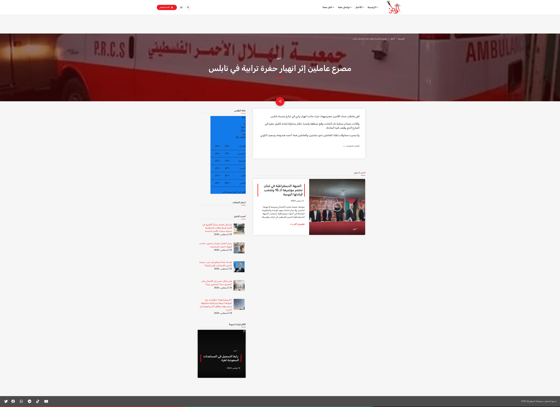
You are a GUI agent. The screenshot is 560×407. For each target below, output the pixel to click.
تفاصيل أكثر (297, 224)
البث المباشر (167, 7)
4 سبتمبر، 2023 (297, 201)
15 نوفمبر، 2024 (233, 368)
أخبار (392, 39)
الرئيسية (372, 7)
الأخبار (358, 7)
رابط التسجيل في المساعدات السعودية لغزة (221, 358)
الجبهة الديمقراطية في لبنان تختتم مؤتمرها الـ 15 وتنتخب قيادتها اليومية (283, 190)
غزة (344, 146)
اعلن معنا (327, 7)
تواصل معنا (344, 7)
